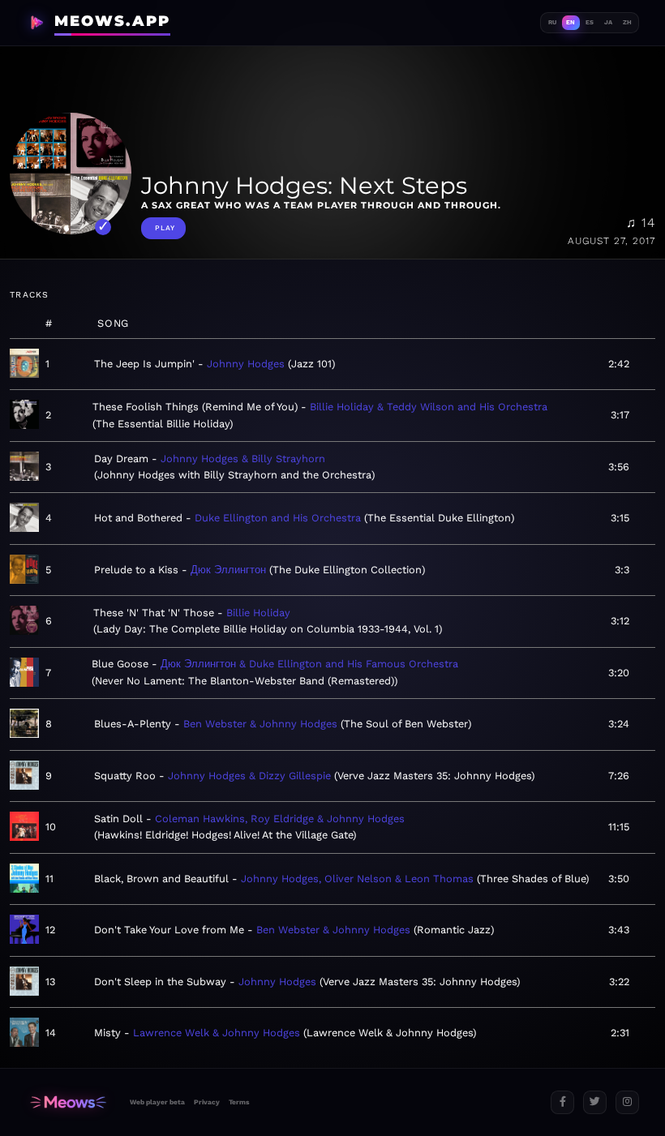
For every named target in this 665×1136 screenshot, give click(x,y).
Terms (239, 1102)
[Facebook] (562, 1102)
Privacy (207, 1102)
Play (165, 228)
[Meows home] (68, 1102)
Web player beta (157, 1102)
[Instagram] (627, 1102)
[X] (595, 1102)
